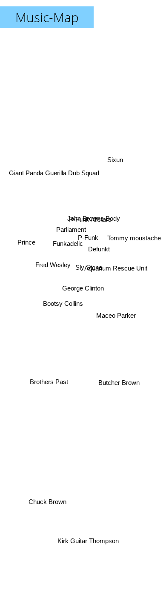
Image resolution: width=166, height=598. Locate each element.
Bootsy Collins (63, 306)
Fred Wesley (52, 272)
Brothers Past (48, 381)
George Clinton (83, 288)
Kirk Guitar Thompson (86, 540)
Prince (26, 246)
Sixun (117, 169)
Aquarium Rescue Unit (116, 265)
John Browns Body (91, 212)
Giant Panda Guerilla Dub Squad (54, 172)
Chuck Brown (49, 506)
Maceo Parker (115, 324)
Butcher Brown (120, 377)
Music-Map (47, 17)
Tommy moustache (135, 239)
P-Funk (88, 236)
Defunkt (99, 243)
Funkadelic (67, 225)
